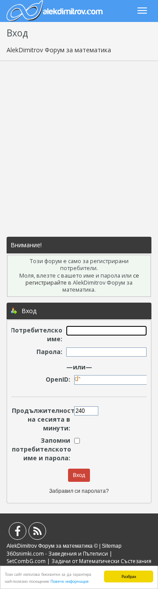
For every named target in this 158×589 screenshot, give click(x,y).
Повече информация (69, 581)
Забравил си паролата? (79, 491)
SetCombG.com (26, 561)
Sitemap (112, 546)
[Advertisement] (79, 149)
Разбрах (129, 576)
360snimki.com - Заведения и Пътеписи (57, 553)
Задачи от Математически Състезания (101, 561)
